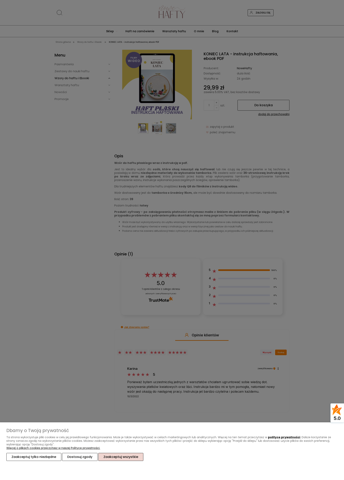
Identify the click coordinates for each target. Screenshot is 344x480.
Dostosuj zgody (79, 457)
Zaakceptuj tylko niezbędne (34, 457)
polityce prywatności (284, 437)
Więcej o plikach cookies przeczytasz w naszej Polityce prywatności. (53, 448)
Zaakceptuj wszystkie (121, 457)
